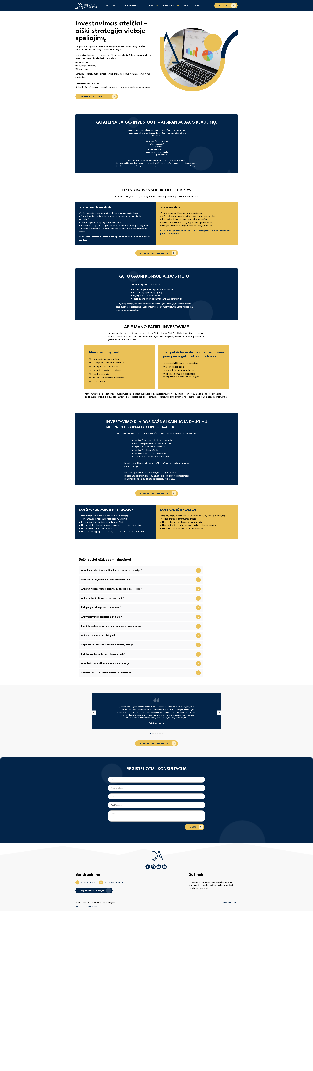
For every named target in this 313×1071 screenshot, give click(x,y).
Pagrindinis (111, 5)
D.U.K (186, 5)
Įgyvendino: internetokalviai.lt (86, 906)
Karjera (196, 5)
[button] (226, 5)
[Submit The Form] (194, 827)
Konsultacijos (149, 5)
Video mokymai (169, 5)
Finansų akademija (130, 5)
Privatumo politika (230, 902)
